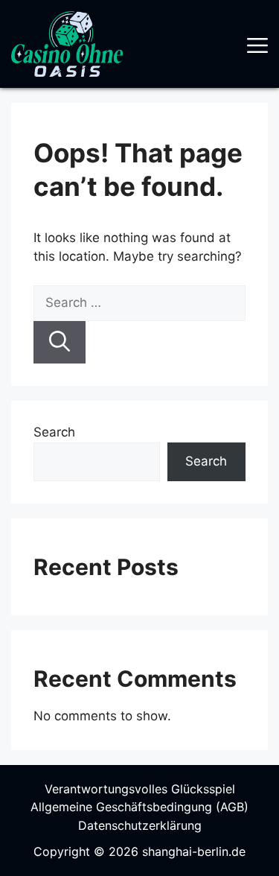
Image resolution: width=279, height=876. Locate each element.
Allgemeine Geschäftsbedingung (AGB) (139, 806)
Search (54, 432)
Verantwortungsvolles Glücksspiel (140, 788)
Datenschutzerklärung (140, 825)
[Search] (59, 342)
